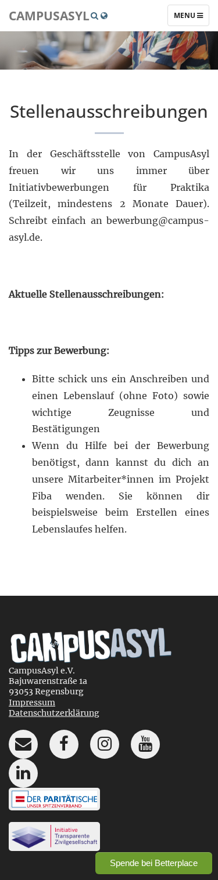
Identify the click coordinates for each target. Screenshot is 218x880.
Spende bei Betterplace (154, 863)
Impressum (32, 702)
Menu (191, 18)
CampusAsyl (49, 15)
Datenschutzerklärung (54, 713)
